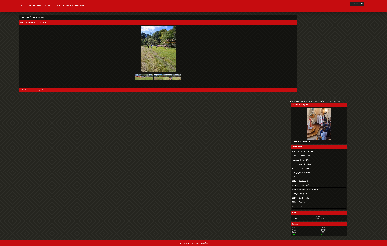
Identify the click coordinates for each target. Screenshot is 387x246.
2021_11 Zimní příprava (300, 168)
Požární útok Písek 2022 (300, 160)
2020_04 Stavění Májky (300, 198)
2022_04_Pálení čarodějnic (302, 164)
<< (296, 219)
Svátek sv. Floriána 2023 (301, 141)
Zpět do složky (43, 90)
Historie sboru (35, 5)
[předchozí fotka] (23, 49)
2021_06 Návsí (297, 177)
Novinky (47, 5)
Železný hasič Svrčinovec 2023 (303, 151)
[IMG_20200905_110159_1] (139, 80)
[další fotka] (293, 49)
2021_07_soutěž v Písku (301, 173)
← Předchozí (25, 90)
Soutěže (57, 5)
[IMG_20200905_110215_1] (148, 80)
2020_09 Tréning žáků (300, 194)
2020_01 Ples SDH (299, 202)
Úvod (23, 5)
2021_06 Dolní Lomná (300, 181)
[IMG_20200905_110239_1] (176, 80)
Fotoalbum (68, 5)
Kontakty (79, 5)
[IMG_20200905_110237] (167, 80)
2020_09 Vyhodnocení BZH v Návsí (305, 189)
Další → (34, 90)
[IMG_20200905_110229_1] (158, 80)
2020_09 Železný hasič (314, 101)
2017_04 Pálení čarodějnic (301, 206)
